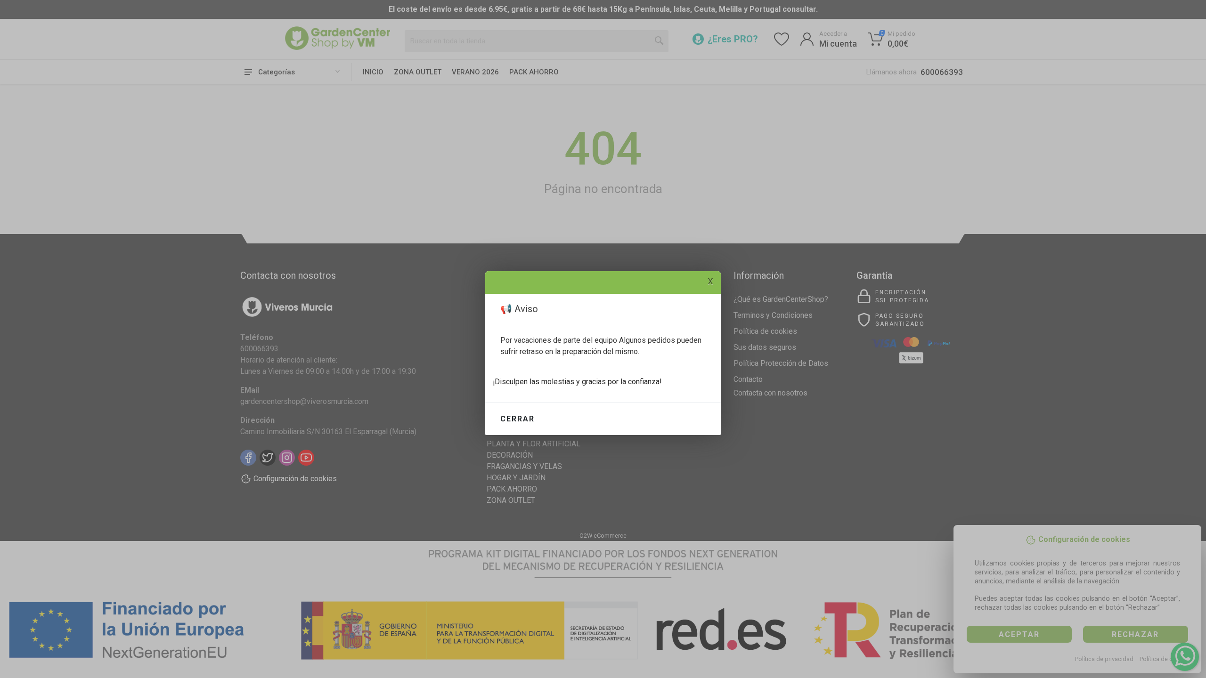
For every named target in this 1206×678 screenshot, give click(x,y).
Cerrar (517, 418)
